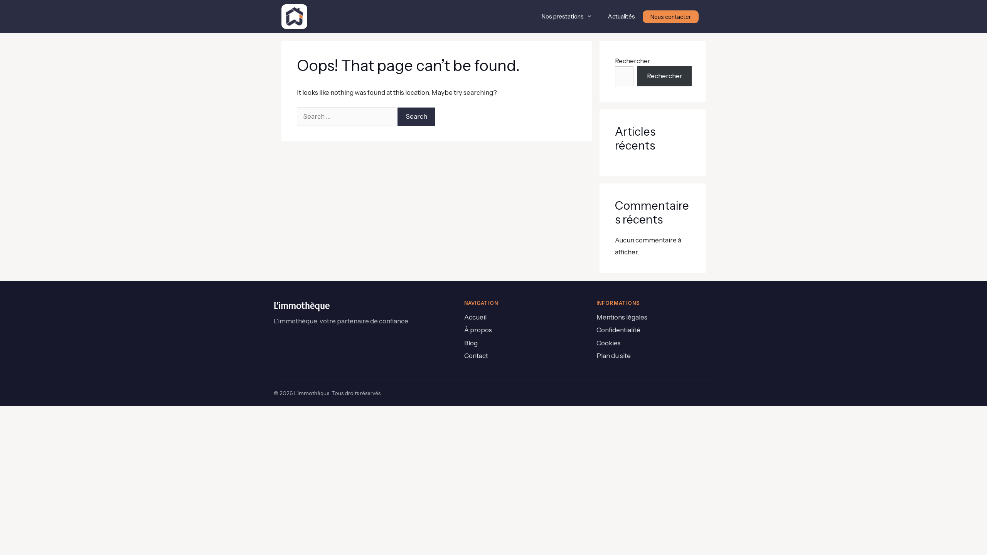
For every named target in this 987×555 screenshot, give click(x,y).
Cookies (608, 343)
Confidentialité (618, 330)
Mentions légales (621, 317)
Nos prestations (563, 16)
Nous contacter (670, 16)
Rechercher (632, 61)
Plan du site (613, 356)
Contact (476, 356)
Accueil (475, 317)
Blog (471, 343)
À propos (478, 330)
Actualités (621, 16)
